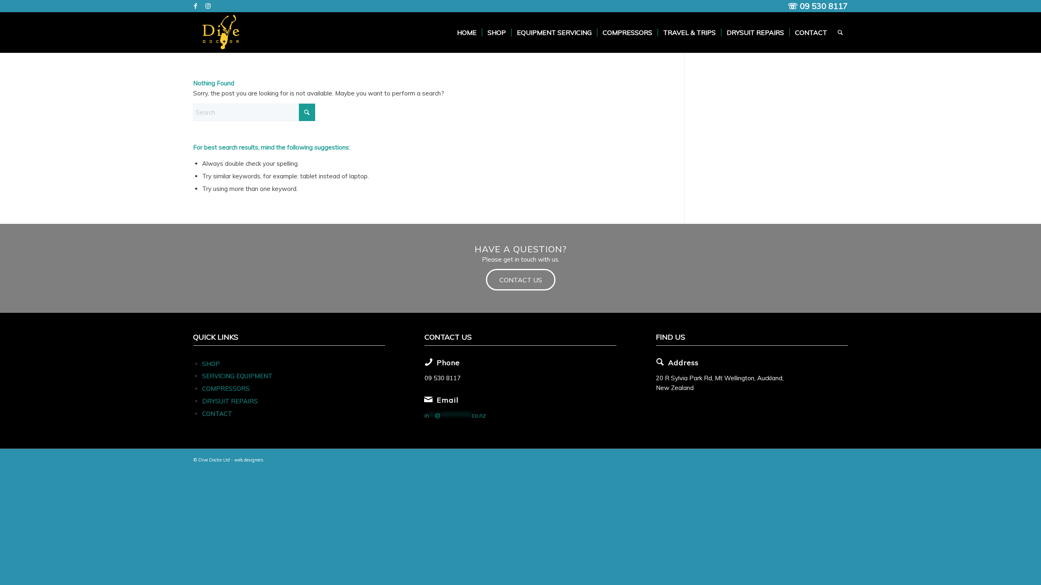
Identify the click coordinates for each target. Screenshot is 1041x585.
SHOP (211, 364)
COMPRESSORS (226, 388)
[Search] (840, 32)
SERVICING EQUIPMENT (237, 376)
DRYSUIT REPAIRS (230, 401)
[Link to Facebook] (195, 6)
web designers (249, 460)
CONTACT (217, 414)
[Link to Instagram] (208, 6)
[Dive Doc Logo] (222, 32)
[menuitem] (467, 32)
